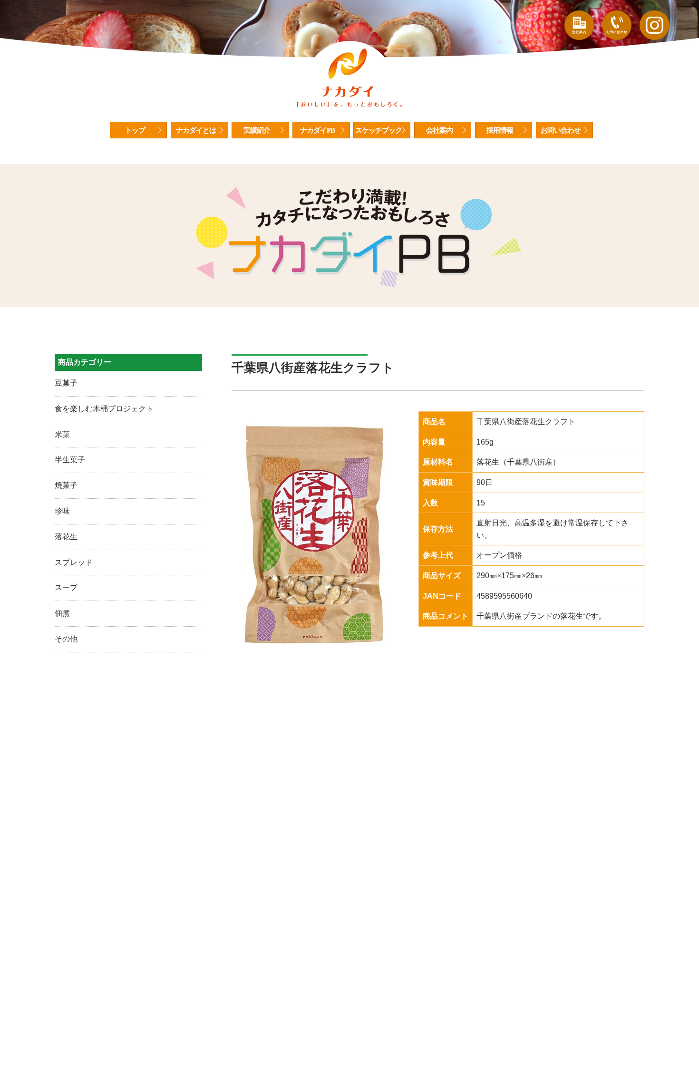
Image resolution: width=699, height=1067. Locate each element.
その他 (66, 639)
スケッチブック (378, 130)
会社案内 (439, 130)
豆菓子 (66, 383)
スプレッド (74, 562)
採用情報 (499, 130)
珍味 (62, 511)
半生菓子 (70, 460)
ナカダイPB (317, 130)
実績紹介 (256, 130)
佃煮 (62, 613)
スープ (66, 587)
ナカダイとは (196, 130)
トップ (135, 130)
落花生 (66, 537)
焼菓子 (66, 485)
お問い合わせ (561, 130)
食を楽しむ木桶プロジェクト (104, 409)
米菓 (62, 434)
